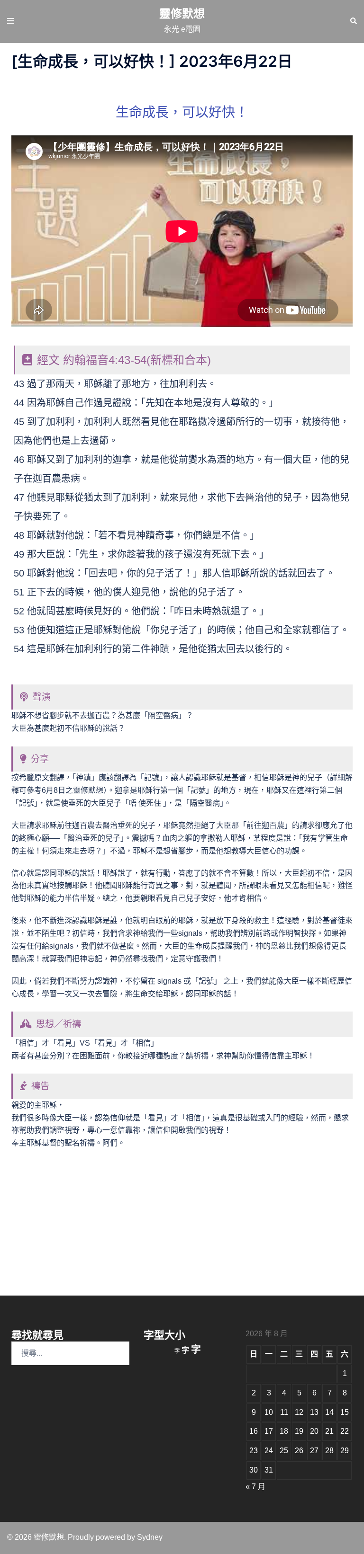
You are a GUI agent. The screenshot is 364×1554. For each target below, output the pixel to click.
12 (299, 1412)
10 (268, 1412)
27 (314, 1451)
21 (329, 1431)
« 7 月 (255, 1487)
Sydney (150, 1537)
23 (253, 1451)
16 (253, 1431)
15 (344, 1412)
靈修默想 (182, 13)
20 (314, 1431)
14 (329, 1412)
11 (284, 1412)
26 (299, 1451)
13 (314, 1412)
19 (299, 1431)
